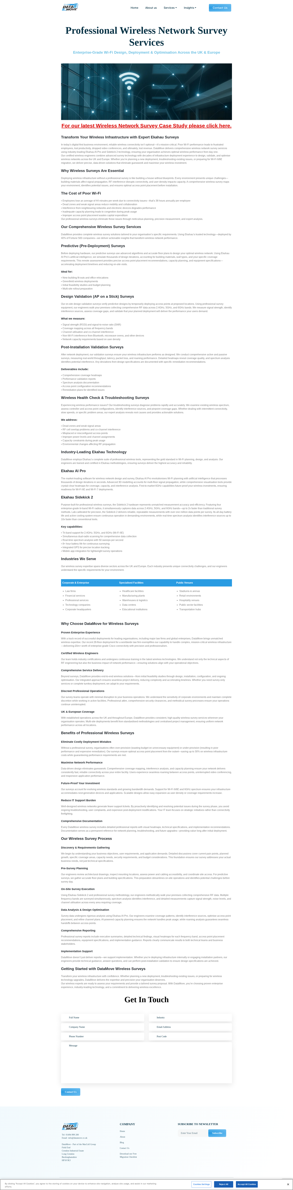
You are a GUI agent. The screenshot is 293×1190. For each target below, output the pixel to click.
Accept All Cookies (247, 1184)
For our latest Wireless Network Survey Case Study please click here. (146, 126)
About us (151, 7)
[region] (146, 1184)
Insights (189, 7)
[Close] (288, 1184)
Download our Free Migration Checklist (128, 1155)
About (122, 1137)
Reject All (223, 1184)
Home (134, 7)
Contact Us (220, 7)
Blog (122, 1142)
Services (169, 7)
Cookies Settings (201, 1184)
